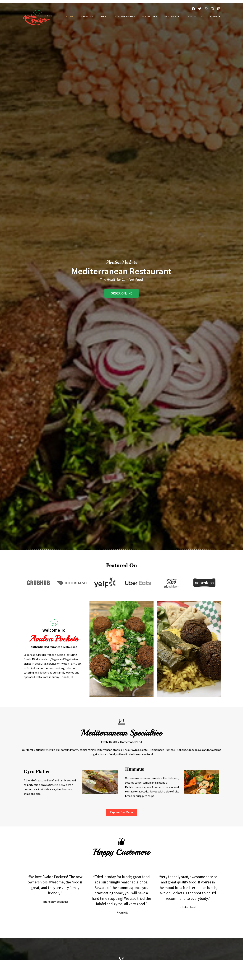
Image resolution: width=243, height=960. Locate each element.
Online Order (125, 16)
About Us (87, 16)
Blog (213, 16)
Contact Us (195, 16)
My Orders (149, 16)
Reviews (170, 16)
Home (70, 16)
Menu (104, 16)
